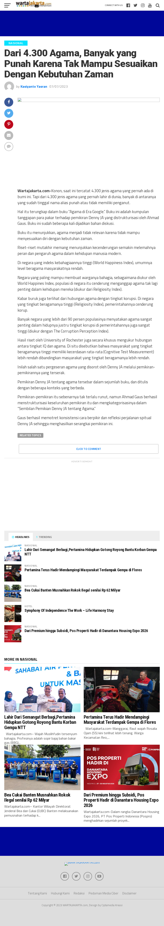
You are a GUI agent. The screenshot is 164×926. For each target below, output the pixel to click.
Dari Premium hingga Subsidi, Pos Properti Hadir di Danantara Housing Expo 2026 (86, 630)
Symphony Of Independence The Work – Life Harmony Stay (69, 610)
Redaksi (79, 893)
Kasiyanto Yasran (33, 86)
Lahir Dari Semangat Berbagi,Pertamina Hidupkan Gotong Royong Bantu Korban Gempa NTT (91, 551)
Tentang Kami (37, 893)
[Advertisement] (82, 23)
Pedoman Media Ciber (103, 893)
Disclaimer (129, 893)
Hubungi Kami (60, 893)
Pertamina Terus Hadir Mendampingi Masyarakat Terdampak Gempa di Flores (83, 570)
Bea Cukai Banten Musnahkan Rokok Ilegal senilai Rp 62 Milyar (72, 590)
